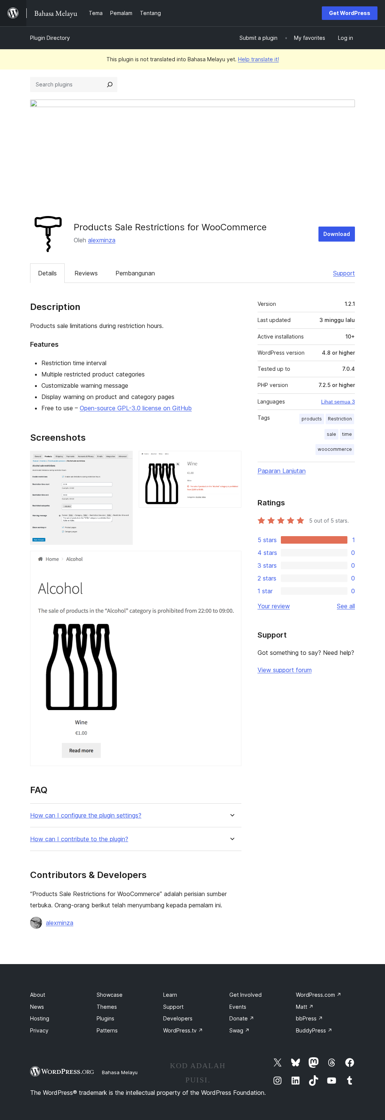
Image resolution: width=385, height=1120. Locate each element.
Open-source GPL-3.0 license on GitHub (136, 408)
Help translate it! (258, 59)
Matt (305, 1007)
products (312, 419)
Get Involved (245, 995)
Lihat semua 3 (338, 402)
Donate (241, 1018)
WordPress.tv (183, 1030)
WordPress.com (318, 995)
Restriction (340, 419)
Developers (177, 1018)
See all (346, 606)
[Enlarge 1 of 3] (122, 461)
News (37, 1007)
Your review (274, 606)
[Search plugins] (109, 84)
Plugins (105, 1018)
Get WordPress (349, 13)
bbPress (309, 1018)
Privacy (39, 1030)
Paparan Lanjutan (282, 471)
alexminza (101, 240)
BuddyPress (314, 1030)
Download (336, 234)
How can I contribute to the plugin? (79, 839)
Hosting (39, 1018)
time (347, 434)
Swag (239, 1030)
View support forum (285, 670)
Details (47, 273)
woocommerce (335, 449)
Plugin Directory (50, 38)
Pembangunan (135, 273)
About (37, 995)
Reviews (86, 273)
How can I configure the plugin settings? (85, 815)
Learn (170, 995)
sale (331, 434)
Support (344, 273)
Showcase (110, 995)
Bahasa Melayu (120, 1072)
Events (237, 1007)
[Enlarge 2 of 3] (231, 461)
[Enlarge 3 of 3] (231, 561)
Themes (107, 1007)
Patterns (107, 1030)
